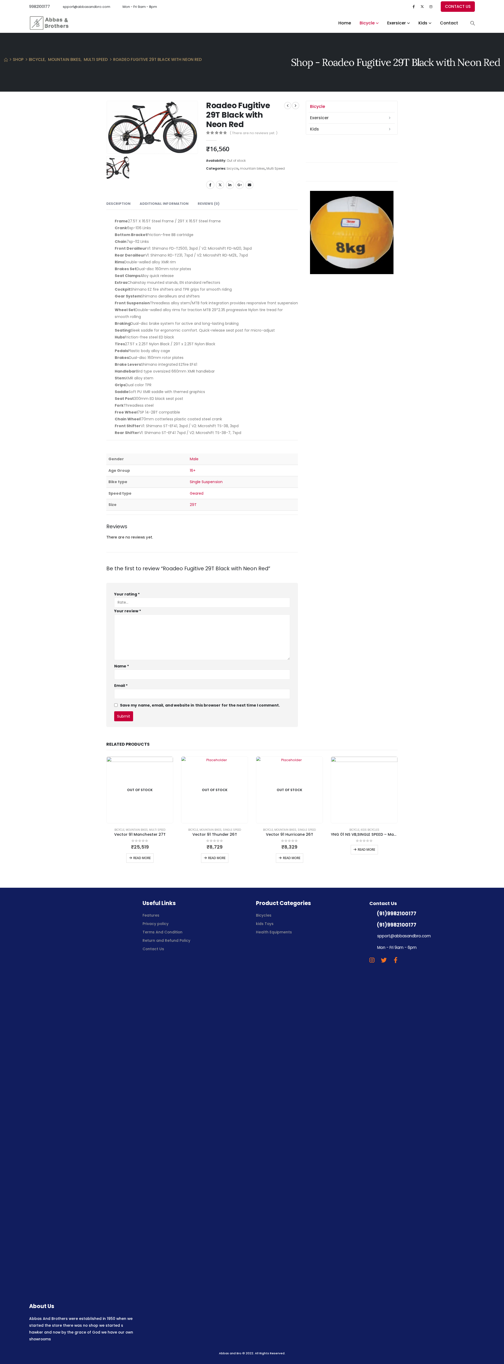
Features (151, 915)
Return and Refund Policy (166, 940)
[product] (364, 790)
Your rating (127, 594)
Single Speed (232, 830)
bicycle (367, 23)
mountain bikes (252, 168)
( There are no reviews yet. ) (253, 132)
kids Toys (265, 923)
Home (344, 23)
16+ (193, 470)
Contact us (458, 6)
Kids (422, 23)
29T (193, 504)
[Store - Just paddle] (49, 23)
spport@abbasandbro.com (86, 6)
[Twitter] (422, 6)
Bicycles (263, 915)
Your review (127, 611)
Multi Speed (275, 168)
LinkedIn (230, 185)
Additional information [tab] (164, 203)
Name (121, 666)
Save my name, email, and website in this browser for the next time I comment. (200, 705)
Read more (142, 858)
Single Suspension (206, 481)
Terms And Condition (163, 932)
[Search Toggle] (472, 23)
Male (194, 459)
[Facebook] (413, 6)
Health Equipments (274, 932)
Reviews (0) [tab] (208, 203)
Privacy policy (156, 923)
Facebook (210, 185)
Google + (239, 185)
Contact (449, 23)
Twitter (220, 185)
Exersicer (396, 23)
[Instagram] (430, 6)
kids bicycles (370, 830)
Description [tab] (118, 203)
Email (249, 185)
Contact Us (153, 949)
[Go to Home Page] (6, 59)
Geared (196, 493)
